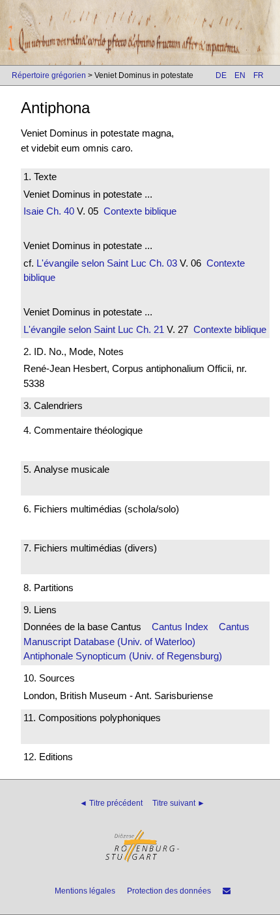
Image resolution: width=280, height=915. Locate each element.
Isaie (33, 211)
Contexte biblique (140, 211)
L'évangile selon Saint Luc (91, 263)
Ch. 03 (162, 263)
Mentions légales (85, 890)
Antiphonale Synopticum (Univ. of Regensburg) (122, 655)
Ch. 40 (59, 211)
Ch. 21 (148, 329)
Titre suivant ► (178, 803)
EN (239, 75)
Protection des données (169, 890)
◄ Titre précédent (111, 803)
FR (258, 75)
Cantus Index (180, 626)
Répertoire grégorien (49, 75)
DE (221, 75)
